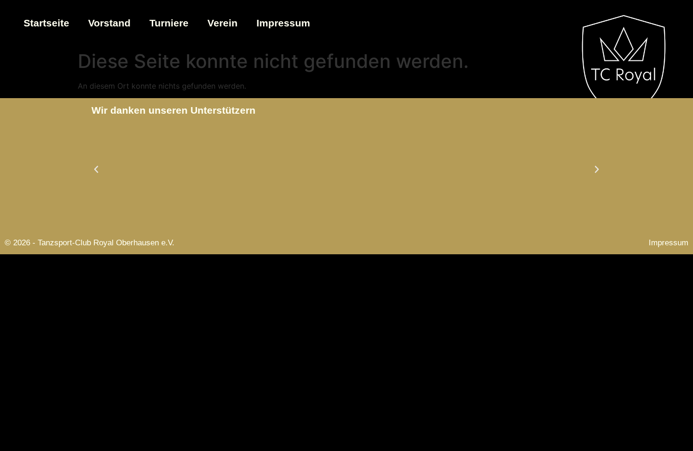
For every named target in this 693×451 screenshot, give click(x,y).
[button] (96, 169)
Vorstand (109, 22)
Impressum (283, 22)
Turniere (169, 22)
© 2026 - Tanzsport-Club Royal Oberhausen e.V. (89, 242)
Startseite (46, 22)
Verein (222, 22)
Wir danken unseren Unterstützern (173, 110)
